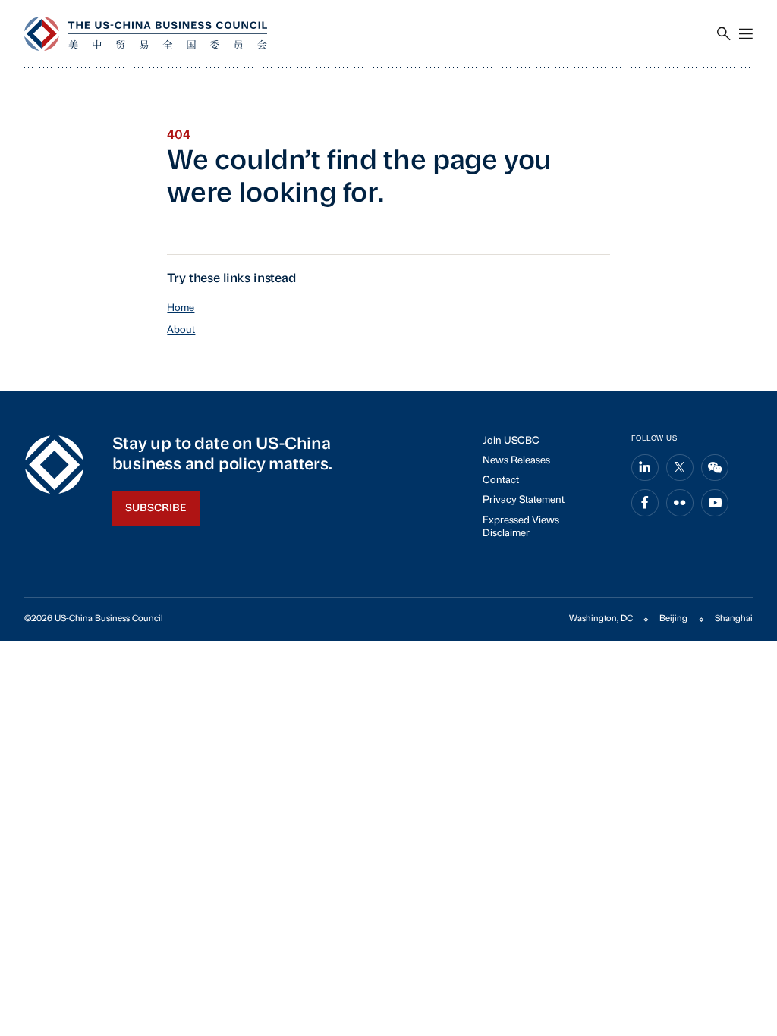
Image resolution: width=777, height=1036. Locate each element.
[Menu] (746, 34)
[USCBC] (145, 34)
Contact (501, 480)
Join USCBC (511, 441)
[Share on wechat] (714, 468)
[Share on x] (680, 468)
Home (180, 308)
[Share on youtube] (714, 502)
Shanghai (734, 618)
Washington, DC (601, 618)
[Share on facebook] (645, 502)
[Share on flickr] (680, 502)
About (181, 330)
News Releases (516, 461)
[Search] (724, 34)
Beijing (673, 618)
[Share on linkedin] (645, 468)
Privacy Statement (524, 500)
